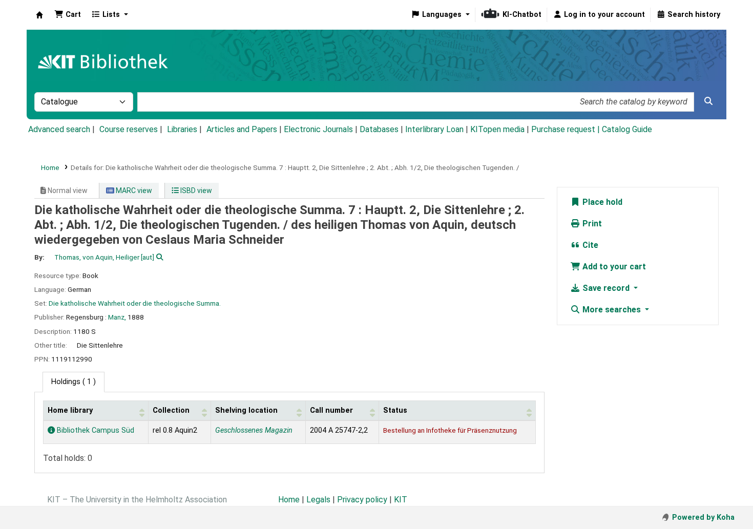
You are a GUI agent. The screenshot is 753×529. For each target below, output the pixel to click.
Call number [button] (331, 410)
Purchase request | (566, 129)
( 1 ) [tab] (73, 381)
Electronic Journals (318, 129)
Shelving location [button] (246, 410)
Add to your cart (613, 266)
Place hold (601, 202)
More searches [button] (611, 309)
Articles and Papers (241, 129)
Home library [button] (70, 410)
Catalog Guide (627, 129)
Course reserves (128, 129)
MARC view (133, 190)
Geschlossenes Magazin (253, 430)
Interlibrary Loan (434, 129)
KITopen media (497, 129)
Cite (589, 245)
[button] (67, 15)
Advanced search (59, 129)
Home (50, 167)
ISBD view (195, 190)
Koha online (39, 14)
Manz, (117, 317)
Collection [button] (171, 410)
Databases (379, 129)
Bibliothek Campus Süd (94, 430)
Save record (606, 288)
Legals (318, 499)
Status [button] (395, 410)
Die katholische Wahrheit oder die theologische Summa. (135, 303)
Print (591, 223)
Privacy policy (362, 499)
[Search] (708, 101)
